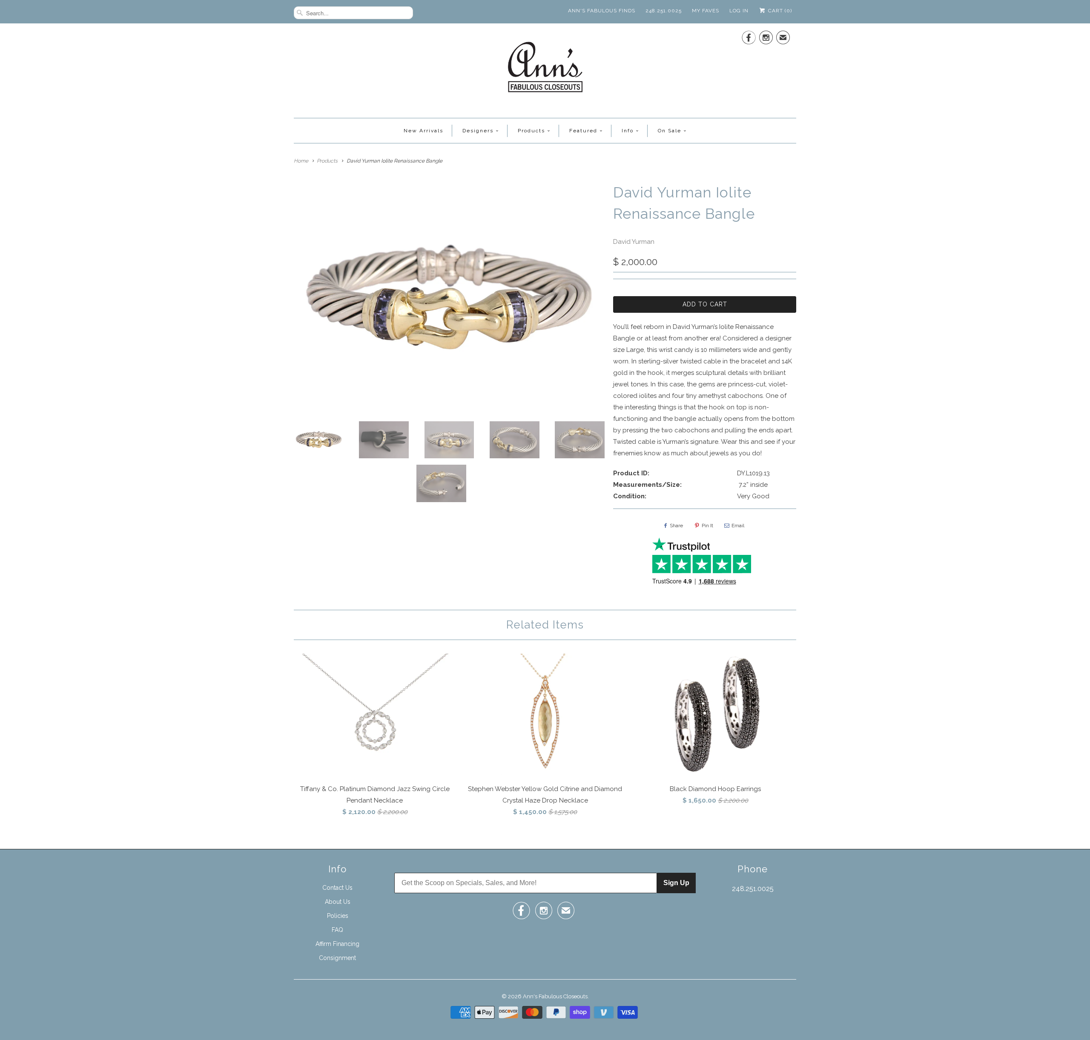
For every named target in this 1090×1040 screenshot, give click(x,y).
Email (737, 526)
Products (531, 131)
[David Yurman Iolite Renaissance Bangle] (449, 298)
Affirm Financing (337, 943)
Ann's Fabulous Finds (601, 11)
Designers (477, 131)
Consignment (337, 957)
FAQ (337, 929)
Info (628, 131)
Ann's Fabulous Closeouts (555, 996)
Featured (583, 131)
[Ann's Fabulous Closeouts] (545, 69)
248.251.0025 (663, 11)
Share (676, 526)
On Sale (669, 131)
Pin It (707, 526)
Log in (739, 11)
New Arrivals (423, 131)
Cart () (779, 11)
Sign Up (676, 882)
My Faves (705, 11)
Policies (337, 915)
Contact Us (337, 887)
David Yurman (633, 242)
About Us (337, 901)
